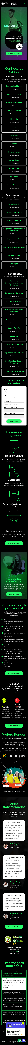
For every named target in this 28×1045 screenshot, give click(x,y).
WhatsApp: (7, 401)
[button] (25, 4)
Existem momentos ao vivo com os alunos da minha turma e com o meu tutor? (13, 1014)
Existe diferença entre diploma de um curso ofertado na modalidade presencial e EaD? (12, 1006)
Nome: (6, 389)
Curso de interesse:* (10, 413)
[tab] (14, 973)
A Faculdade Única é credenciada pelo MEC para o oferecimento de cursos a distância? (12, 973)
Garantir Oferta (14, 421)
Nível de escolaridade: (11, 407)
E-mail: (6, 395)
